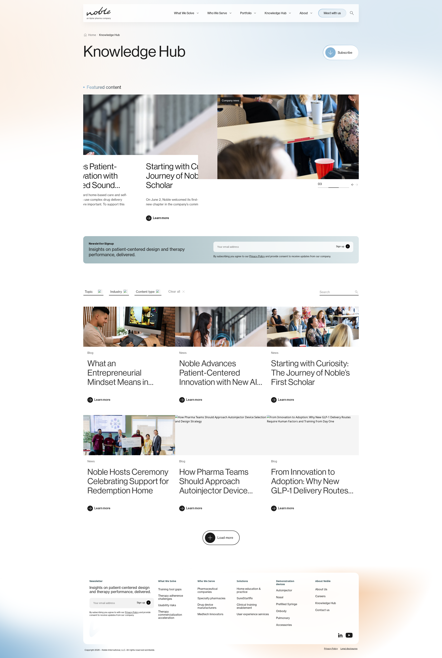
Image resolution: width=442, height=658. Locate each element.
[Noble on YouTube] (349, 635)
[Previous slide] (352, 185)
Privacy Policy (257, 256)
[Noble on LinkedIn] (340, 635)
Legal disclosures (348, 649)
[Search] (351, 13)
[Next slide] (357, 185)
